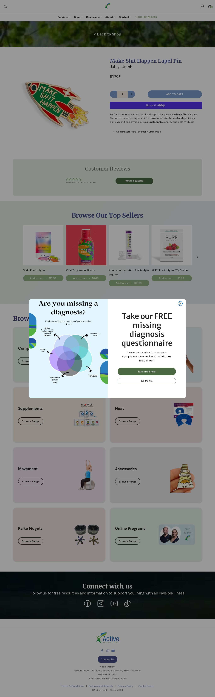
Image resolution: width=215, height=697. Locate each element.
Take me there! (147, 371)
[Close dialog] (180, 303)
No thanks (147, 381)
